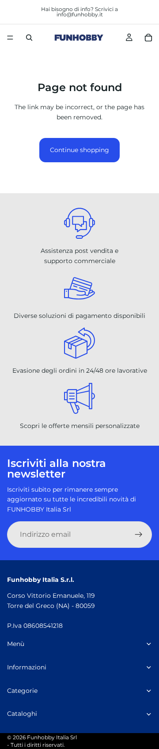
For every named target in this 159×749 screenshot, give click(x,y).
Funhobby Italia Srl (52, 737)
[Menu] (10, 37)
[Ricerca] (29, 37)
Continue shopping (79, 150)
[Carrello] (148, 37)
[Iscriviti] (138, 534)
